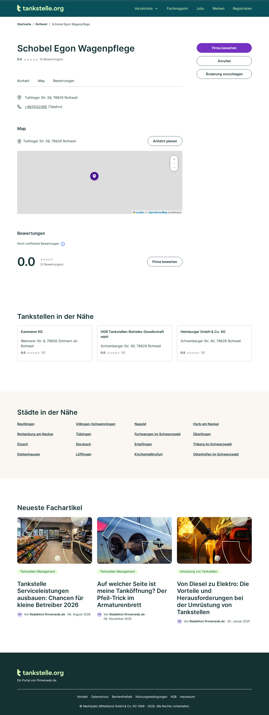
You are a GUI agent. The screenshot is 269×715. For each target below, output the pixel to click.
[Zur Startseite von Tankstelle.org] (40, 8)
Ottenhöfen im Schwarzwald (216, 454)
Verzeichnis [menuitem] (143, 8)
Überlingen (202, 434)
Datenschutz (100, 696)
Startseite (24, 24)
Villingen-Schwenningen (95, 424)
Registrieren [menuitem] (242, 8)
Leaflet (139, 212)
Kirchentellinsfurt (148, 454)
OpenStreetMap (158, 212)
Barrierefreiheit (122, 696)
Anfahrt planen (165, 141)
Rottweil (41, 24)
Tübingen (83, 434)
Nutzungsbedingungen (151, 696)
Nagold (140, 424)
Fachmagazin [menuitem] (177, 8)
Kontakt (82, 696)
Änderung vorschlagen (224, 74)
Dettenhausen (28, 454)
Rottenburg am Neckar (35, 434)
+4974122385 (36, 107)
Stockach (83, 444)
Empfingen (143, 444)
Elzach (22, 444)
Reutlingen (25, 424)
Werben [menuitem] (218, 8)
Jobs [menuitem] (200, 8)
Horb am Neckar (206, 424)
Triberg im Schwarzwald (212, 444)
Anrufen (224, 61)
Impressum (187, 696)
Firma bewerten (164, 262)
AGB (174, 696)
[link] (54, 343)
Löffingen (83, 454)
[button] (94, 176)
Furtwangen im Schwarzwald (157, 434)
